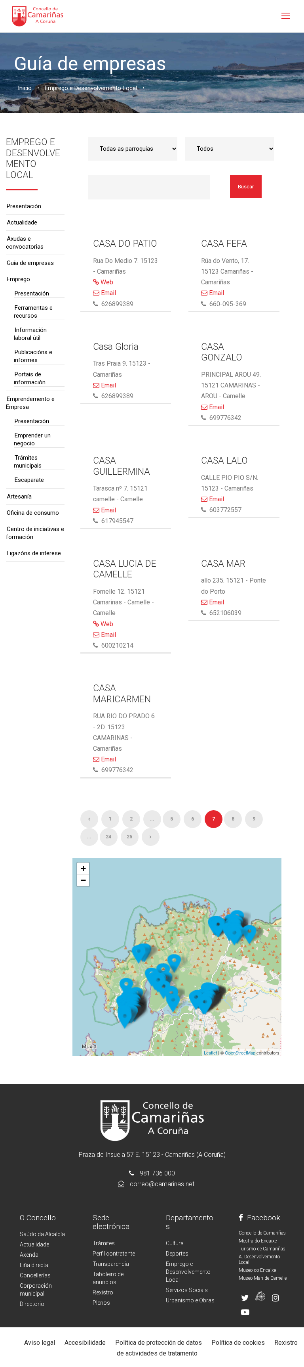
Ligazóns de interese (34, 553)
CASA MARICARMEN (122, 694)
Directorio (32, 1304)
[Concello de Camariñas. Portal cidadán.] (37, 15)
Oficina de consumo (33, 512)
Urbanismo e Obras (190, 1300)
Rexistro (103, 1292)
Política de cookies (238, 1342)
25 (129, 837)
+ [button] (83, 868)
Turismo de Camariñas (262, 1249)
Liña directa (34, 1265)
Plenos (101, 1303)
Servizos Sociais (187, 1290)
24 (108, 837)
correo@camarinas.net (162, 1184)
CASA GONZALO (221, 352)
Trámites (104, 1243)
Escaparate (29, 479)
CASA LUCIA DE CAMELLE (124, 569)
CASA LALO (224, 460)
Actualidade (22, 222)
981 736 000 (157, 1173)
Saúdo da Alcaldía (42, 1234)
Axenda (29, 1255)
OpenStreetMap (240, 1052)
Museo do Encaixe (257, 1270)
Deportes (177, 1253)
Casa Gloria (116, 346)
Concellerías (35, 1275)
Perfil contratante (114, 1253)
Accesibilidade (85, 1342)
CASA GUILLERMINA (121, 466)
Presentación (24, 206)
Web (106, 282)
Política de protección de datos (158, 1342)
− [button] (83, 880)
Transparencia (111, 1264)
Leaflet (210, 1052)
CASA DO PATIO (125, 243)
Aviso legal (39, 1342)
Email (107, 293)
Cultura (175, 1243)
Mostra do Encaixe (258, 1241)
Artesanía (19, 496)
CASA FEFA (224, 243)
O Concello (38, 1217)
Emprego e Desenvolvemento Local (188, 1272)
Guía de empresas (30, 262)
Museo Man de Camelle (263, 1278)
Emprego (18, 279)
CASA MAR (223, 563)
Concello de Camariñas (262, 1233)
